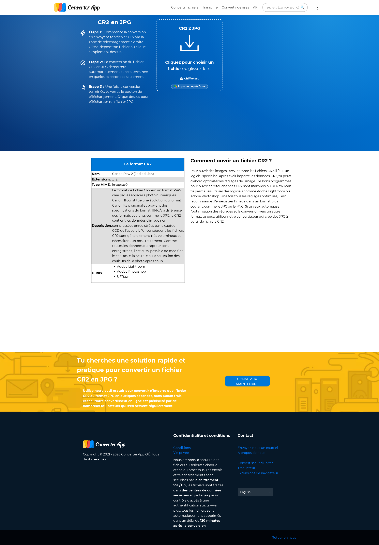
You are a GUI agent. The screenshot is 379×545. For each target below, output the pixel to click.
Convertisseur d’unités (255, 463)
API (255, 7)
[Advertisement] (189, 320)
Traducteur (246, 468)
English (245, 492)
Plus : (318, 7)
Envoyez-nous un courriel (258, 448)
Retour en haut (284, 537)
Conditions (182, 448)
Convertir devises (235, 7)
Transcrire (210, 7)
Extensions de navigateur (258, 473)
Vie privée (181, 453)
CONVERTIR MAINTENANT (247, 381)
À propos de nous (251, 453)
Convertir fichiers (184, 7)
